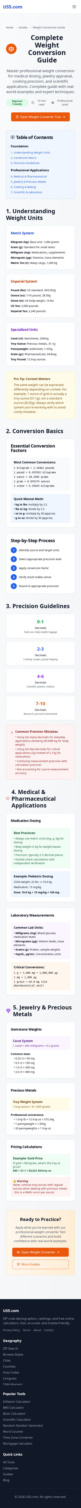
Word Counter (13, 1431)
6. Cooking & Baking (23, 187)
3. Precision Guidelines (25, 163)
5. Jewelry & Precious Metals (28, 181)
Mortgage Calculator (18, 1443)
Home (9, 27)
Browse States (13, 1354)
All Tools (9, 1462)
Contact (49, 1330)
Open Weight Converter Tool (40, 117)
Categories (10, 1468)
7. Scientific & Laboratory (26, 192)
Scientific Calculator (17, 1419)
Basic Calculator (14, 1414)
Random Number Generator (23, 1425)
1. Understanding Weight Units (30, 152)
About (37, 1330)
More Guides (30, 1264)
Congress (10, 1378)
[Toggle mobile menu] (74, 6)
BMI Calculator (13, 1408)
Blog (6, 1480)
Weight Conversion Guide (49, 27)
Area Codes (11, 1372)
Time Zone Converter (18, 1437)
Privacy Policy (11, 1330)
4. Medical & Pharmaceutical (29, 176)
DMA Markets (13, 1384)
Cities (7, 1360)
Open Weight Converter (38, 1252)
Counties (9, 1366)
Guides (23, 27)
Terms (27, 1330)
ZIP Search (10, 1348)
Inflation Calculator (16, 1402)
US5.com (12, 7)
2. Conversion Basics (24, 158)
